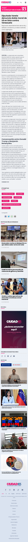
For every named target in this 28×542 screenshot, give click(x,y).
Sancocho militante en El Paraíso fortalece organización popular (13, 451)
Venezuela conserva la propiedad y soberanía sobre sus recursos (13, 407)
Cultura (14, 508)
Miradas (14, 528)
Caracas (14, 500)
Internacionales (14, 506)
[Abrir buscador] (21, 2)
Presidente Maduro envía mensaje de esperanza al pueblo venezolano (11, 386)
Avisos (14, 514)
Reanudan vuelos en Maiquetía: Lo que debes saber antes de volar (14, 244)
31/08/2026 (6, 247)
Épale (13, 493)
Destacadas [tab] (7, 364)
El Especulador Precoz (14, 517)
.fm (9, 493)
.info (3, 493)
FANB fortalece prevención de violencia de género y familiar (12, 270)
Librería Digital (14, 522)
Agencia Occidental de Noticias (11, 204)
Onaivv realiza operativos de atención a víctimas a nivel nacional (12, 297)
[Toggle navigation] (25, 2)
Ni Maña (14, 201)
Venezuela (17, 197)
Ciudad (14, 530)
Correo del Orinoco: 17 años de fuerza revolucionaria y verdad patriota (11, 472)
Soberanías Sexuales (14, 538)
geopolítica (6, 208)
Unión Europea (7, 197)
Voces (14, 511)
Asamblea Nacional (8, 194)
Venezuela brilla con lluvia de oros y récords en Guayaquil (14, 429)
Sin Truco (5, 201)
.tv (6, 493)
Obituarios (14, 525)
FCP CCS (18, 493)
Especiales (14, 519)
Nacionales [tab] (17, 364)
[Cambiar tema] (17, 2)
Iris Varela (20, 194)
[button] (14, 329)
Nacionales (14, 503)
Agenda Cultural (14, 536)
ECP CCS (24, 493)
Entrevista (14, 533)
